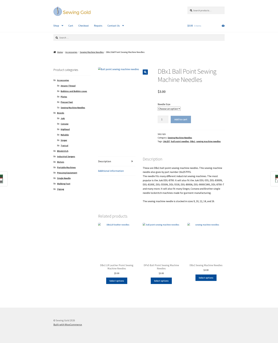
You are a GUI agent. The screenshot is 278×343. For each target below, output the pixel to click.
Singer (64, 140)
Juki (63, 118)
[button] (145, 72)
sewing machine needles (208, 141)
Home (60, 52)
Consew (64, 123)
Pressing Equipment (67, 172)
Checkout (83, 25)
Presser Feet (67, 102)
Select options (116, 280)
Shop (56, 25)
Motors (60, 161)
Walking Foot (63, 183)
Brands (60, 112)
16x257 (166, 141)
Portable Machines (66, 167)
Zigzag (60, 189)
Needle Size (164, 104)
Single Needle (64, 178)
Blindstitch (62, 151)
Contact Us (113, 25)
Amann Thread (68, 85)
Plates (64, 96)
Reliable (65, 134)
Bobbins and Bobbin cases (74, 91)
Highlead (65, 129)
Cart (70, 25)
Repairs (98, 25)
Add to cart (180, 119)
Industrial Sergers (66, 156)
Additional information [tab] (111, 170)
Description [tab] (104, 161)
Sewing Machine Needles (92, 52)
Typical (64, 145)
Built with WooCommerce (67, 324)
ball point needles (180, 141)
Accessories (71, 52)
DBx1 (192, 141)
